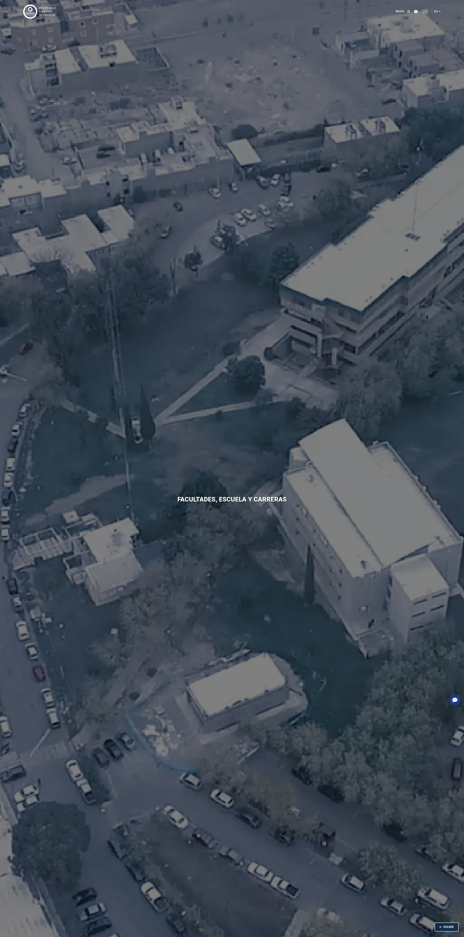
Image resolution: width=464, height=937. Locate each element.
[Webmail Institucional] (416, 11)
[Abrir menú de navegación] (425, 11)
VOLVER (448, 927)
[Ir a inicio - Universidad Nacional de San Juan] (39, 12)
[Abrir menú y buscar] (408, 11)
